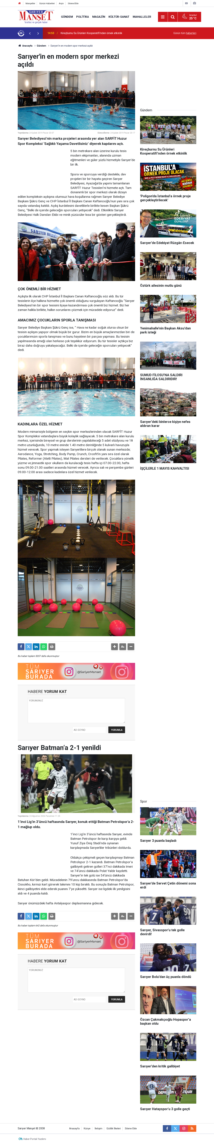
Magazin (98, 16)
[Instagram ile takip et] (184, 1128)
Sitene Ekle (73, 3)
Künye (87, 1128)
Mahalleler (142, 16)
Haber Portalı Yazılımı (34, 1139)
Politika (82, 16)
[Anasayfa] (19, 3)
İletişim (98, 1128)
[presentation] (30, 33)
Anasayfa (27, 45)
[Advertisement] (43, 170)
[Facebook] (21, 646)
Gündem (67, 16)
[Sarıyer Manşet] (36, 16)
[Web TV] (186, 3)
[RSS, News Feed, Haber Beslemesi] (192, 1128)
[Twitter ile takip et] (175, 1128)
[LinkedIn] (36, 646)
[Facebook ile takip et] (167, 1128)
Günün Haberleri (47, 3)
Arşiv (61, 3)
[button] (114, 646)
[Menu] (163, 17)
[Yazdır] (51, 646)
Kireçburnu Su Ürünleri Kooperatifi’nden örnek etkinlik (91, 33)
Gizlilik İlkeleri (113, 1128)
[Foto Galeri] (194, 3)
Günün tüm (184, 33)
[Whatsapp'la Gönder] (43, 646)
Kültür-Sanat (119, 16)
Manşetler (30, 3)
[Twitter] (28, 646)
